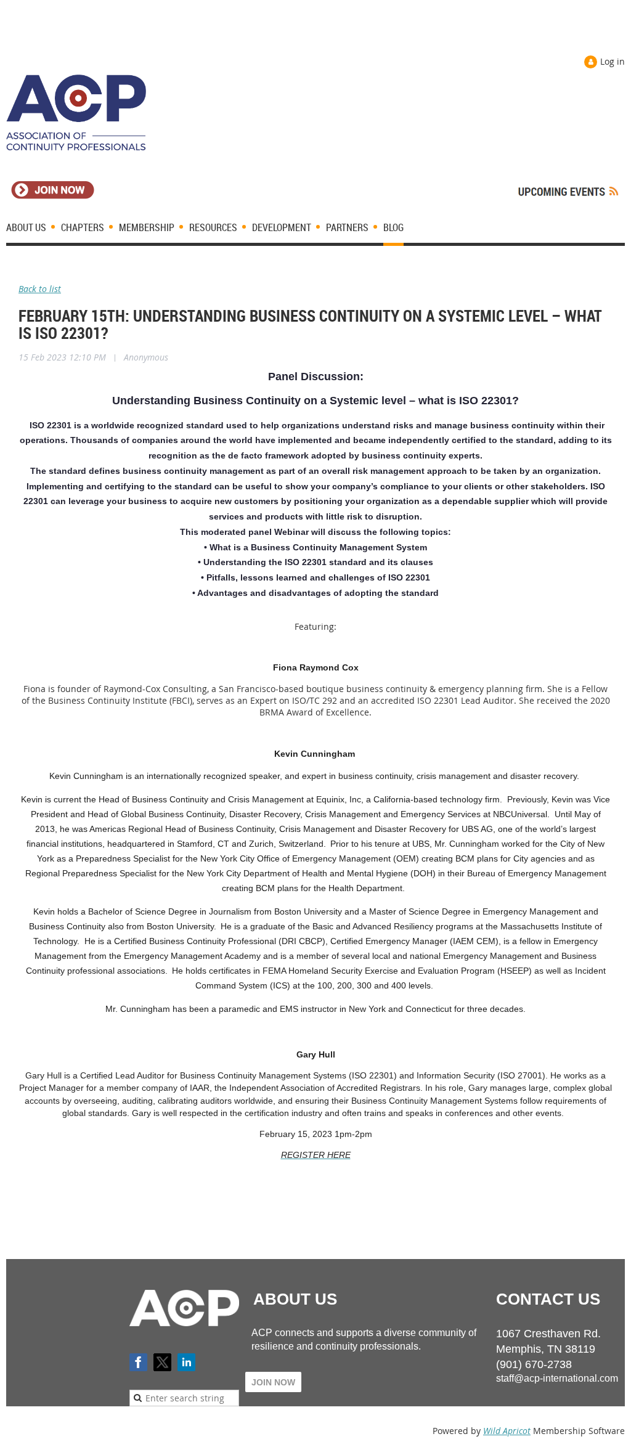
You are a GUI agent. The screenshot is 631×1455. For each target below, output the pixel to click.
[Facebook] (138, 1362)
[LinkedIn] (186, 1362)
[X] (162, 1362)
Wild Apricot (507, 1431)
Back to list (39, 289)
